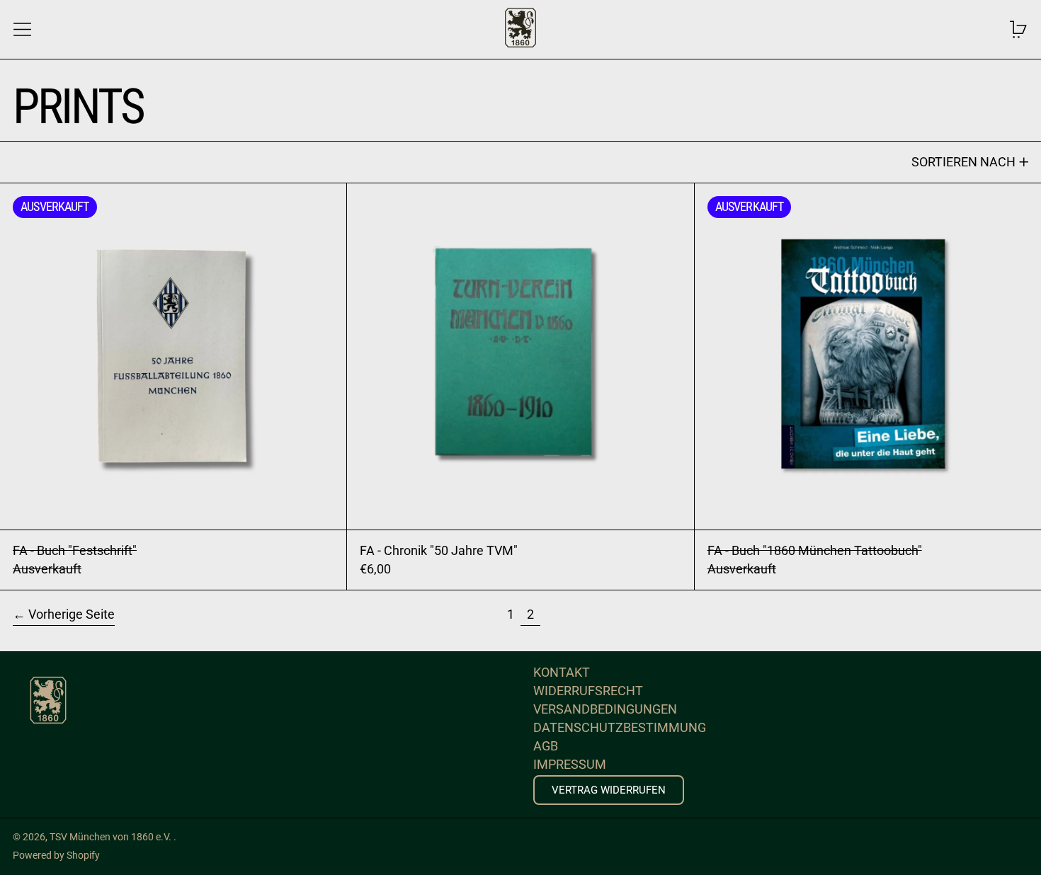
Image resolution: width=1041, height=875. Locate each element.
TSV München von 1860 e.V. (112, 837)
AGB (545, 745)
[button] (1018, 29)
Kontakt (561, 672)
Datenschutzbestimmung (619, 727)
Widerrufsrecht (588, 690)
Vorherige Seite (71, 614)
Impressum (569, 764)
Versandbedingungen (605, 709)
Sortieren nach (963, 161)
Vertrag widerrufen (609, 790)
